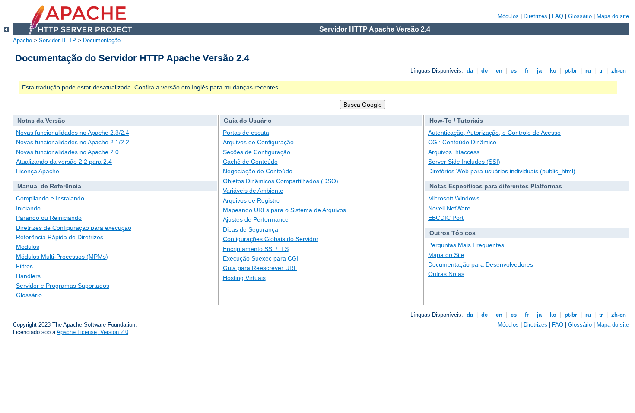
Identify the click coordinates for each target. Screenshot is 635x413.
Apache (22, 40)
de (484, 70)
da (470, 70)
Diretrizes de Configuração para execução (73, 227)
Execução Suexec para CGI (260, 258)
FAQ (557, 16)
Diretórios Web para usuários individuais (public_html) (501, 171)
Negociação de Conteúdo (257, 171)
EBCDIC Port (446, 217)
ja (539, 70)
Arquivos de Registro (251, 200)
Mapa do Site (446, 254)
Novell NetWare (449, 208)
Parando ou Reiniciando (49, 217)
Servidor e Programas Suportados (62, 285)
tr (601, 70)
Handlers (28, 276)
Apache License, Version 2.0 (92, 332)
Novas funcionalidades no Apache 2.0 (67, 152)
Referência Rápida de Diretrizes (59, 237)
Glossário (580, 16)
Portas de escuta (246, 132)
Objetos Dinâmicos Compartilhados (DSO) (280, 181)
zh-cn (619, 70)
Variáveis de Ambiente (253, 190)
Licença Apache (37, 171)
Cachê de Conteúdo (250, 161)
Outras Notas (446, 273)
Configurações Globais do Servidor (270, 238)
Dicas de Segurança (250, 229)
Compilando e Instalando (50, 198)
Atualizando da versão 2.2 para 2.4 (64, 161)
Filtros (24, 266)
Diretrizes (535, 16)
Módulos (508, 16)
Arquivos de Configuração (258, 142)
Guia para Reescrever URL (260, 267)
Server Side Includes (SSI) (464, 161)
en (499, 70)
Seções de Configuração (256, 152)
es (513, 70)
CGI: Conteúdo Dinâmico (462, 142)
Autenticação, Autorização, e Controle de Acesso (494, 132)
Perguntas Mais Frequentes (466, 244)
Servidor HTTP (57, 40)
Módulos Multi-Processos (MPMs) (62, 256)
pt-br (571, 70)
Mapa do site (613, 16)
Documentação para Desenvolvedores (480, 264)
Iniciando (28, 208)
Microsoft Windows (453, 198)
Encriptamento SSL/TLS (256, 248)
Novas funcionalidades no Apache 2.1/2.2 (72, 142)
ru (588, 70)
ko (553, 70)
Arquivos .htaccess (453, 152)
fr (526, 70)
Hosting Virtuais (244, 277)
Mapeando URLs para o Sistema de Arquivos (284, 209)
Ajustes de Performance (256, 219)
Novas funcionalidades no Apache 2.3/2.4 (72, 132)
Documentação (102, 40)
